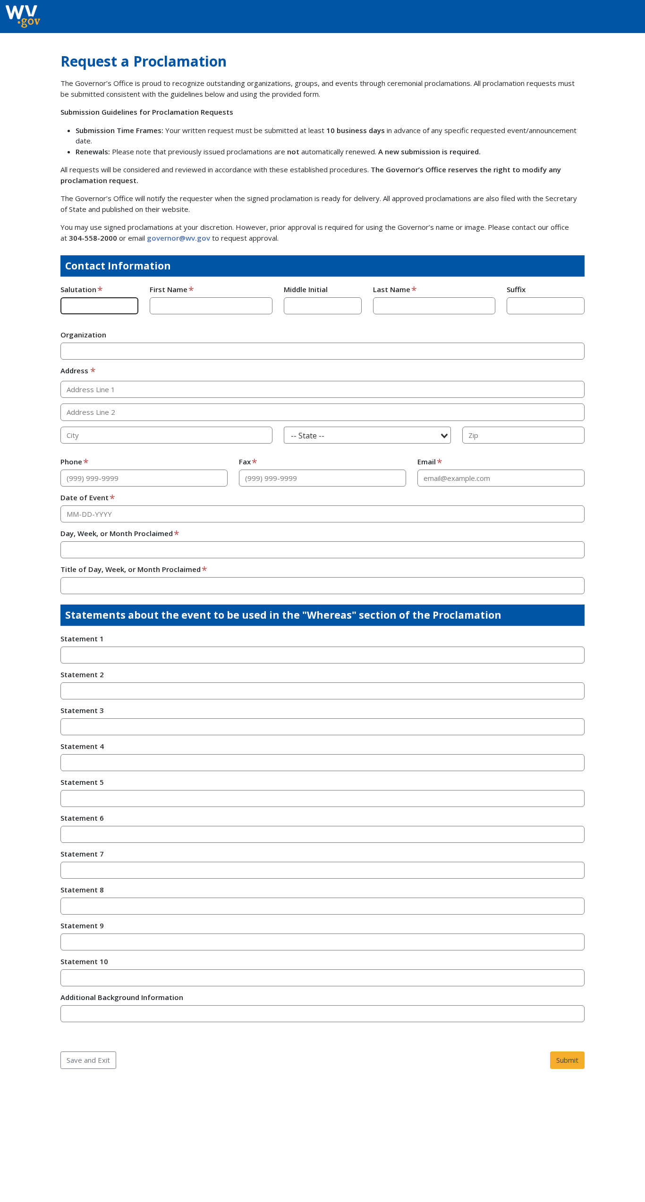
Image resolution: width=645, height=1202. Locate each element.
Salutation (78, 289)
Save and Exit (88, 1060)
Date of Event (84, 497)
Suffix (516, 289)
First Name (168, 289)
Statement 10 (84, 961)
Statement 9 (82, 925)
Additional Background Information (121, 997)
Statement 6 (82, 818)
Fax (245, 461)
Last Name (391, 289)
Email (426, 461)
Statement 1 (82, 638)
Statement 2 (82, 674)
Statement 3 (82, 710)
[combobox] (367, 435)
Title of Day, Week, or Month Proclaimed (130, 569)
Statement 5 (82, 782)
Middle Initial (306, 289)
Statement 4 (82, 746)
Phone (71, 461)
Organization (83, 334)
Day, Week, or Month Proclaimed (116, 533)
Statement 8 (82, 889)
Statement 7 (82, 853)
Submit (567, 1060)
